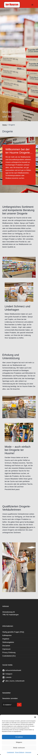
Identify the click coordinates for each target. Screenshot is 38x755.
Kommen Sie (24, 527)
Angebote (5, 639)
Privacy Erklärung (19, 752)
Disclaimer (6, 646)
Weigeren (19, 742)
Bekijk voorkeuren (19, 747)
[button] (35, 717)
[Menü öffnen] (32, 4)
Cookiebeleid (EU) (9, 656)
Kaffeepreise (6, 635)
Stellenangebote (8, 642)
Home (4, 125)
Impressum (28, 752)
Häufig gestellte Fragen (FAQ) (13, 632)
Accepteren (19, 737)
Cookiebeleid (10, 752)
